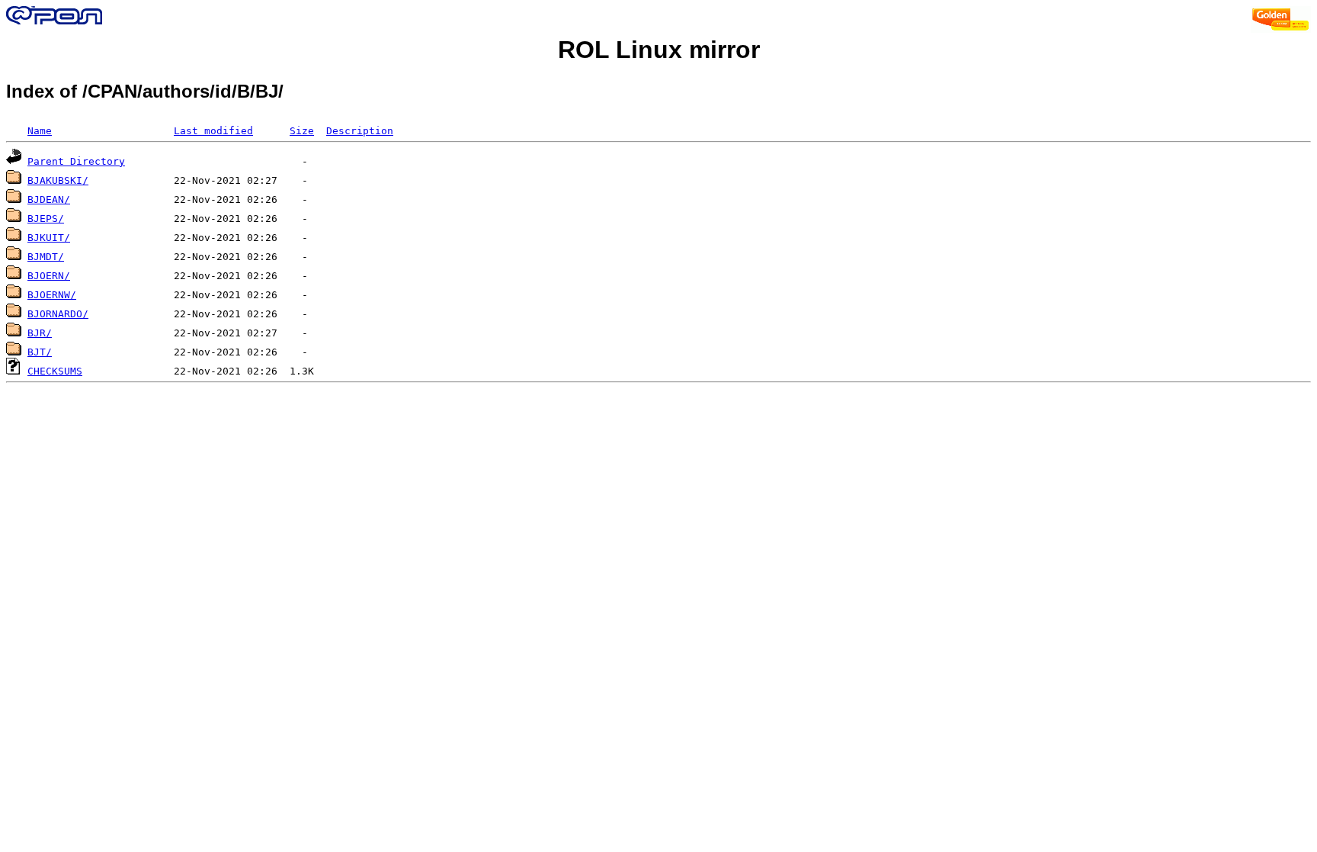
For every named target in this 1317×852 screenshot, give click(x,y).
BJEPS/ (45, 218)
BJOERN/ (48, 275)
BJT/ (39, 352)
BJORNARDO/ (57, 314)
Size (302, 131)
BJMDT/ (45, 256)
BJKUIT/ (48, 237)
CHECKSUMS (54, 371)
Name (39, 131)
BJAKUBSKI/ (57, 180)
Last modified (213, 131)
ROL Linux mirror (659, 49)
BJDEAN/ (48, 199)
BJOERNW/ (51, 295)
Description (359, 131)
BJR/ (39, 333)
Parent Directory (76, 161)
